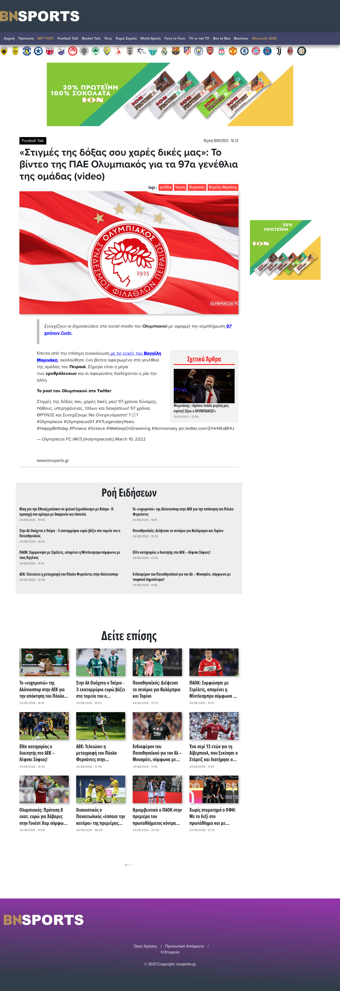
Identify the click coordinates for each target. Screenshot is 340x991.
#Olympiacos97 (79, 421)
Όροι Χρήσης (145, 946)
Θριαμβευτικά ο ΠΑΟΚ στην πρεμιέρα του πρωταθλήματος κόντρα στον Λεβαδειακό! (157, 817)
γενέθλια (165, 187)
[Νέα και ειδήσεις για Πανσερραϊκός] (118, 50)
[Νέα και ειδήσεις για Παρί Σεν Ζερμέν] (267, 50)
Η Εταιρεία (170, 952)
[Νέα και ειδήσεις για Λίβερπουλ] (221, 50)
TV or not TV (199, 38)
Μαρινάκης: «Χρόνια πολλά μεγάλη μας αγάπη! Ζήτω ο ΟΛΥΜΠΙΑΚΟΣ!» (201, 408)
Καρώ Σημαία (126, 38)
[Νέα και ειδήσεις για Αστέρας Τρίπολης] (27, 50)
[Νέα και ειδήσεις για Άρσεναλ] (210, 50)
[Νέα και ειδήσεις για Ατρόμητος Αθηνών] (38, 50)
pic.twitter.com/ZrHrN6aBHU (206, 428)
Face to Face (175, 38)
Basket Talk (91, 38)
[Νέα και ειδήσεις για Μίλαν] (290, 50)
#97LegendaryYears (115, 421)
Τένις (108, 38)
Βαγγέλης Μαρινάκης (223, 187)
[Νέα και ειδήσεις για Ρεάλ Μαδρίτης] (164, 50)
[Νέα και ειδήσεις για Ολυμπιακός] (72, 50)
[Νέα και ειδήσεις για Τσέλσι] (244, 50)
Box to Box (221, 38)
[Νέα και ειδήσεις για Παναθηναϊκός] (95, 50)
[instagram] (320, 919)
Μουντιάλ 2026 (264, 38)
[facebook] (327, 919)
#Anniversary (164, 428)
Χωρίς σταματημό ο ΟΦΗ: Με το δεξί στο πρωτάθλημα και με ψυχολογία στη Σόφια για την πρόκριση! (212, 817)
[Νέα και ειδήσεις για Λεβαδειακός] (153, 50)
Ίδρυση (180, 187)
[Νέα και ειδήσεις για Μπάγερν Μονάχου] (256, 50)
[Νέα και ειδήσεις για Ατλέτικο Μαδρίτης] (187, 50)
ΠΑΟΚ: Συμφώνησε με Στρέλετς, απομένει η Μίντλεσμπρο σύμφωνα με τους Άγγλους (69, 555)
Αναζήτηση (331, 40)
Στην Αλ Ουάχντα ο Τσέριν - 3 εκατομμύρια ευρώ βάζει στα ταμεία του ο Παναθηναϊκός (69, 533)
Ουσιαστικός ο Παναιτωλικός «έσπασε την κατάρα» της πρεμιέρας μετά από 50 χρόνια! (100, 817)
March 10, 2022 (130, 439)
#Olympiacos (49, 421)
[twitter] (333, 919)
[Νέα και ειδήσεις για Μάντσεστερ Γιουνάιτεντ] (233, 50)
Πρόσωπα (26, 38)
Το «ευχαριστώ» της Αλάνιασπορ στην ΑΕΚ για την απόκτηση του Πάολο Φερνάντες (183, 512)
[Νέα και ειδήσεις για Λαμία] (61, 50)
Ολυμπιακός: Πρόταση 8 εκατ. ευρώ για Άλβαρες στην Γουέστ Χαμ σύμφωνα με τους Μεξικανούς (43, 817)
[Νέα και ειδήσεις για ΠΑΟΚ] (130, 50)
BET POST (46, 38)
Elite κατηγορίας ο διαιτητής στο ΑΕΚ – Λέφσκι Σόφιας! (171, 552)
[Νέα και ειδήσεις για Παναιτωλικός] (107, 50)
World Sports (150, 38)
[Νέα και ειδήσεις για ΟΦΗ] (84, 50)
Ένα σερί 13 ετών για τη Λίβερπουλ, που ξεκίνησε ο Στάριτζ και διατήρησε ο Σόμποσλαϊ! (213, 753)
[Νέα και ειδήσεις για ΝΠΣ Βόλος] (50, 50)
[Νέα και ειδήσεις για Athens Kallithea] (141, 50)
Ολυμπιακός (197, 187)
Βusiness (241, 38)
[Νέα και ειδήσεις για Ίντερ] (301, 50)
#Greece (96, 428)
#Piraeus (78, 428)
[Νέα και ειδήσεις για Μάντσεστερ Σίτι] (198, 50)
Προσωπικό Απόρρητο (184, 946)
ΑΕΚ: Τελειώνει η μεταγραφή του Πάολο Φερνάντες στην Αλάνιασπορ (68, 574)
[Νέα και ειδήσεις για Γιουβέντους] (278, 50)
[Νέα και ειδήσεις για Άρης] (15, 50)
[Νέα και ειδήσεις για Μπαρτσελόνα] (175, 50)
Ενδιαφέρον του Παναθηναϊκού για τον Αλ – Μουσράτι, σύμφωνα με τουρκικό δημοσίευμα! (182, 577)
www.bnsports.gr (53, 460)
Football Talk (67, 38)
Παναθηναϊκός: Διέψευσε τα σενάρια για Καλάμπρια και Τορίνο (178, 531)
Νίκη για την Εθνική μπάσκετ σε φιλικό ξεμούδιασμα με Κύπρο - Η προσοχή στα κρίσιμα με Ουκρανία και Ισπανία (66, 512)
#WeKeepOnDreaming (128, 428)
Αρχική (9, 38)
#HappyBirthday (52, 428)
